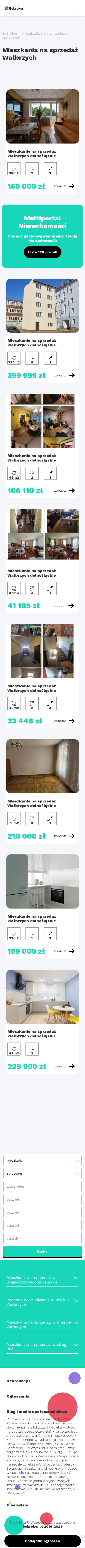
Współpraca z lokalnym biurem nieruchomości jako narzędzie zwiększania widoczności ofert (42, 1460)
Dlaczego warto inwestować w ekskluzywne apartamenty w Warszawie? (41, 1489)
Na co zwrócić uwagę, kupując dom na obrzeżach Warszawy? (42, 1454)
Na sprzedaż (54, 33)
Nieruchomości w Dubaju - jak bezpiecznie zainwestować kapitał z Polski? (42, 1442)
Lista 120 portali (42, 252)
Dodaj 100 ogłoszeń (42, 1541)
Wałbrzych (11, 38)
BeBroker (9, 33)
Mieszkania (30, 33)
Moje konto (77, 8)
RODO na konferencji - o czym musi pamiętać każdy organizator (41, 1448)
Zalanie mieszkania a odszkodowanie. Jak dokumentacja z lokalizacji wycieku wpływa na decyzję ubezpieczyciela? (41, 1427)
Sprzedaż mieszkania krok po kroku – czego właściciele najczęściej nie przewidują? (42, 1470)
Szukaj (42, 1251)
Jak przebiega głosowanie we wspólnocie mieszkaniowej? (42, 1433)
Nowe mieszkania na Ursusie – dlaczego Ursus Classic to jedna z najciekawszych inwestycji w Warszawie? (39, 1481)
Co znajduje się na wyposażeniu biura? (37, 1419)
